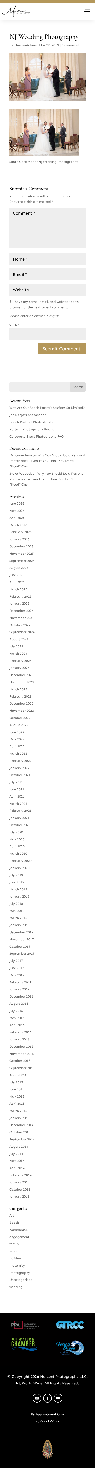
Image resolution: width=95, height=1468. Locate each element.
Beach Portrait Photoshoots (31, 422)
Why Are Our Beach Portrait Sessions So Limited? (47, 408)
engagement (19, 1237)
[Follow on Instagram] (37, 1398)
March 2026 (18, 525)
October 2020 (19, 825)
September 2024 (22, 632)
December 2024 (21, 611)
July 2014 (16, 1154)
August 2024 (18, 639)
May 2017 (16, 975)
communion (18, 1230)
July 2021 (16, 782)
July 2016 (16, 1011)
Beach (14, 1223)
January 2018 (19, 925)
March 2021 (18, 804)
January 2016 (19, 1039)
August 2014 (18, 1147)
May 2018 (16, 911)
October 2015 (19, 1061)
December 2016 (21, 996)
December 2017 (21, 932)
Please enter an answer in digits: (34, 316)
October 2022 (19, 718)
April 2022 (17, 746)
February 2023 (20, 697)
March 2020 (18, 854)
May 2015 (16, 1096)
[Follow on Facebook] (47, 1398)
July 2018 (16, 904)
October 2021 (19, 775)
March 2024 (18, 654)
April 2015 (17, 1104)
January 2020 (19, 868)
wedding (16, 1287)
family (14, 1244)
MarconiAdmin (25, 45)
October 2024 (19, 625)
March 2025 (18, 589)
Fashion (15, 1251)
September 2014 (22, 1139)
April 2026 (17, 518)
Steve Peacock (20, 474)
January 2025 (19, 603)
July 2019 (16, 875)
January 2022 (19, 768)
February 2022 (20, 761)
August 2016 (18, 1004)
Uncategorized (21, 1280)
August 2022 (18, 725)
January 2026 (19, 539)
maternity (17, 1266)
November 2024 (21, 618)
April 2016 (17, 1025)
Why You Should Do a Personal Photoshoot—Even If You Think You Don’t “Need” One (47, 460)
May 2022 (16, 739)
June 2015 (16, 1089)
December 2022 (21, 703)
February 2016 (20, 1032)
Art (11, 1215)
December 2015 (21, 1047)
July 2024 (16, 646)
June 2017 (16, 968)
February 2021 (20, 811)
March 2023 (18, 689)
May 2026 (16, 511)
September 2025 (22, 561)
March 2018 (18, 918)
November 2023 (21, 682)
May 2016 (16, 1018)
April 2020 (17, 846)
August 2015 (18, 1075)
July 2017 (16, 961)
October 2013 (19, 1189)
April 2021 (17, 796)
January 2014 (19, 1182)
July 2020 (16, 832)
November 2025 (21, 554)
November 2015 (21, 1054)
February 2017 (20, 982)
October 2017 (19, 947)
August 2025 (18, 568)
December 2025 (21, 546)
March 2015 (18, 1111)
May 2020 (16, 839)
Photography (19, 1273)
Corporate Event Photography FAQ (36, 436)
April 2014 (17, 1168)
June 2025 (16, 575)
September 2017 (22, 954)
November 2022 (21, 711)
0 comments (71, 45)
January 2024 (19, 668)
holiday (15, 1258)
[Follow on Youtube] (58, 1398)
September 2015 (22, 1068)
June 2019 (16, 882)
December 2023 (21, 675)
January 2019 (19, 896)
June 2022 (16, 732)
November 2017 (21, 939)
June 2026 (16, 503)
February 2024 (20, 661)
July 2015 (16, 1082)
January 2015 (19, 1118)
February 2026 (20, 532)
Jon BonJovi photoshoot (27, 415)
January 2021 (19, 818)
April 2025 (17, 582)
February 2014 (20, 1175)
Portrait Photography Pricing (32, 429)
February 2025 (20, 597)
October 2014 (19, 1132)
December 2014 (21, 1125)
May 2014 (16, 1161)
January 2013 (19, 1196)
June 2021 (16, 789)
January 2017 (19, 989)
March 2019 (18, 889)
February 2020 (20, 861)
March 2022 (18, 754)
